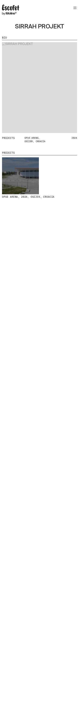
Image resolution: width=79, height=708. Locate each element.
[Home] (10, 10)
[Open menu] (74, 8)
